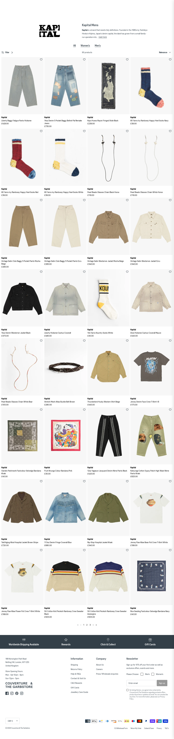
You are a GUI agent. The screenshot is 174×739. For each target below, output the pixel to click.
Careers (99, 669)
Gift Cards (75, 687)
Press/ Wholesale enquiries (107, 674)
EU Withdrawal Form (121, 728)
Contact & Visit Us (78, 678)
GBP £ (10, 721)
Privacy (159, 728)
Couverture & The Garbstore (20, 728)
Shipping (74, 664)
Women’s (85, 45)
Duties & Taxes (149, 728)
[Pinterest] (16, 693)
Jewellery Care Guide (79, 692)
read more (103, 37)
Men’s (98, 45)
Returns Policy (76, 669)
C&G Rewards (76, 683)
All (74, 45)
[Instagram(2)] (21, 693)
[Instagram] (11, 693)
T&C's (167, 728)
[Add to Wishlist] (41, 59)
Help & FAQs (76, 674)
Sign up (162, 683)
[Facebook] (7, 693)
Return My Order (136, 728)
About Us (100, 664)
